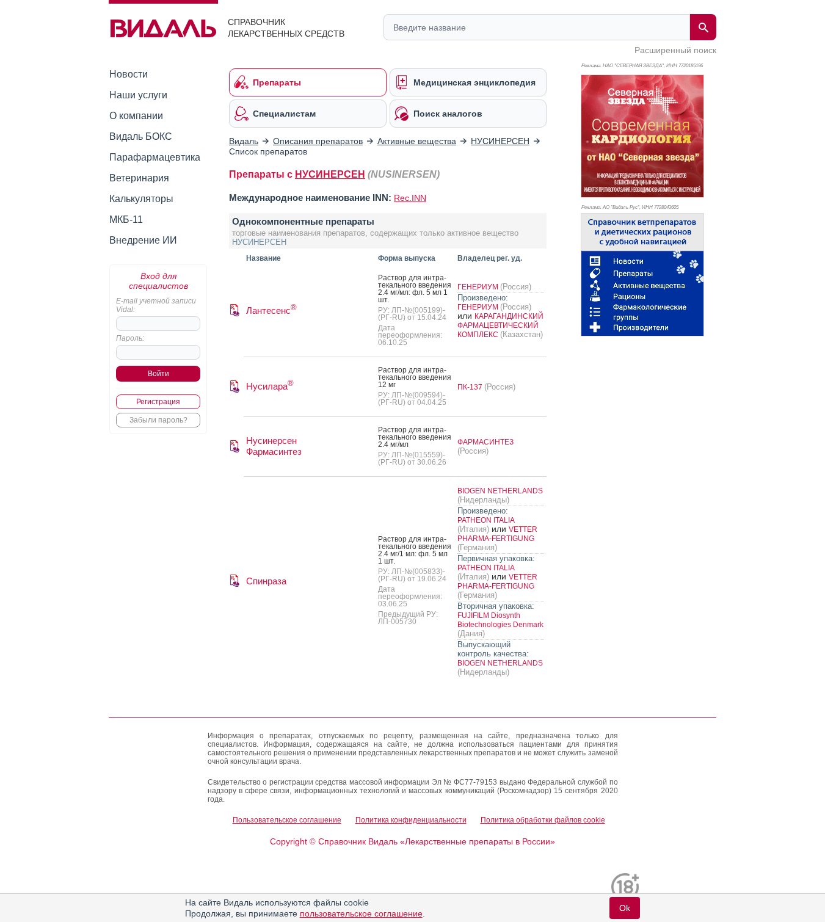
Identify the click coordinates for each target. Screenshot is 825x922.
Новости (128, 74)
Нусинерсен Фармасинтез (274, 446)
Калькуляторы (141, 199)
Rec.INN (410, 198)
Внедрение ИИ (143, 240)
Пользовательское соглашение (287, 820)
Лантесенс (271, 310)
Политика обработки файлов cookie (543, 820)
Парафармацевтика (154, 157)
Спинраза (266, 581)
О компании (136, 116)
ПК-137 (470, 387)
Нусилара (270, 386)
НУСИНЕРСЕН (330, 174)
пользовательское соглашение (361, 913)
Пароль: (130, 338)
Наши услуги (138, 95)
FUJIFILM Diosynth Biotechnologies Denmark (500, 620)
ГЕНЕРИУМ (478, 287)
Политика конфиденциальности (411, 820)
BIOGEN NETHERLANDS (500, 491)
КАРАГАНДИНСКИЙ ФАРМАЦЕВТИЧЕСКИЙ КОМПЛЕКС (500, 325)
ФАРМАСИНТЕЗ (485, 442)
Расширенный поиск (675, 50)
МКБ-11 (126, 219)
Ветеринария (139, 178)
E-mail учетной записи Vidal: (156, 305)
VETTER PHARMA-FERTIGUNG (497, 534)
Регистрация (158, 401)
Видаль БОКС (140, 136)
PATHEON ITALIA (485, 520)
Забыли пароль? (158, 420)
